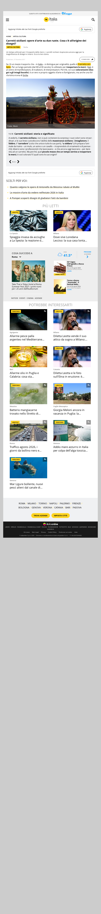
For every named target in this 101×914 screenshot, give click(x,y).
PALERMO (65, 503)
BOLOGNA (23, 507)
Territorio (16, 311)
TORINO (43, 503)
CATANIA (58, 507)
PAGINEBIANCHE (53, 527)
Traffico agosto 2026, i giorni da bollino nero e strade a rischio (24, 450)
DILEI (69, 527)
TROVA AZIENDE (40, 515)
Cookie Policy (52, 532)
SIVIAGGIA (75, 527)
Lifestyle (15, 212)
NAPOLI (53, 503)
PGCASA (44, 527)
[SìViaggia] (67, 13)
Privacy (43, 532)
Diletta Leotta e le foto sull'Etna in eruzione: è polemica (67, 376)
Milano (56, 233)
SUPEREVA (50, 529)
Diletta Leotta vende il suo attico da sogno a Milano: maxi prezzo (69, 339)
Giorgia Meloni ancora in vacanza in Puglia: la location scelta (68, 413)
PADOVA (77, 507)
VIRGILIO (13, 527)
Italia (40, 64)
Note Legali (35, 532)
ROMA (22, 503)
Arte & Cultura (13, 47)
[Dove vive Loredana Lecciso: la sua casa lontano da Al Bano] (72, 220)
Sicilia (26, 47)
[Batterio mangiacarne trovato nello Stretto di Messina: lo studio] (28, 393)
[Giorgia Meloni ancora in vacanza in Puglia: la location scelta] (72, 393)
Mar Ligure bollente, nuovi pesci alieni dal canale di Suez (26, 487)
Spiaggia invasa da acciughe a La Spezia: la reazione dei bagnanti (27, 240)
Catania (56, 369)
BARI (67, 507)
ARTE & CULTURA (19, 36)
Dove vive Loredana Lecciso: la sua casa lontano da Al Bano (70, 240)
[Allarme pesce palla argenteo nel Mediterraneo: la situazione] (28, 319)
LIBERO (7, 527)
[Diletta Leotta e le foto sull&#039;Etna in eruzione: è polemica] (72, 356)
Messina (13, 406)
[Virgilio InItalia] (50, 20)
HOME (8, 36)
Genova (56, 443)
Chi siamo (27, 532)
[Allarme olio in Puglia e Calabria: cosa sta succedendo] (28, 356)
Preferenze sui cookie (65, 532)
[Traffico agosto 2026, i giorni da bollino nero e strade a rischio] (28, 430)
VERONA (47, 507)
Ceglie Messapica (60, 406)
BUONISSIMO (92, 527)
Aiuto (75, 532)
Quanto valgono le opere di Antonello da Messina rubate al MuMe (44, 187)
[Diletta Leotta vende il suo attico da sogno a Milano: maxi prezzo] (72, 319)
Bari (11, 369)
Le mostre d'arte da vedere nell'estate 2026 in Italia (37, 192)
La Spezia (14, 233)
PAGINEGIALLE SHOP (34, 527)
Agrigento (14, 332)
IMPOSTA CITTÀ (60, 515)
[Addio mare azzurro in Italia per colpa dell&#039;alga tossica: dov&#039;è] (72, 430)
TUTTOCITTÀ (63, 527)
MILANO (32, 503)
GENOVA (36, 507)
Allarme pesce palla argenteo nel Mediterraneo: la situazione (27, 339)
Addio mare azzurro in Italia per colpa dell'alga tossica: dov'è (70, 450)
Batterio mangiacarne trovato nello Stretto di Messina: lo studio (24, 413)
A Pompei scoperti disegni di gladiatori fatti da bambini (39, 198)
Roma (12, 443)
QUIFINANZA (83, 527)
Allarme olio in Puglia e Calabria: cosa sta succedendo (24, 376)
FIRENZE (76, 503)
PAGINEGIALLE (21, 527)
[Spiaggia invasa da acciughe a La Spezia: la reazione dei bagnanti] (28, 220)
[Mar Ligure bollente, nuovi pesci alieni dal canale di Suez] (28, 467)
